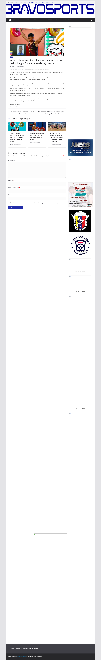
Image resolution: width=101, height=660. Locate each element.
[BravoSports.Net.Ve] (50, 5)
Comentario (12, 160)
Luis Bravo (22, 66)
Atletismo (16, 20)
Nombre (11, 180)
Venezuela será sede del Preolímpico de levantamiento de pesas (37, 136)
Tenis (64, 20)
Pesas (11, 56)
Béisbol (36, 20)
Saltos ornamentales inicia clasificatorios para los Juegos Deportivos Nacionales (51, 113)
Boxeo (43, 20)
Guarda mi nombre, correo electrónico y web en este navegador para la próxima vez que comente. (37, 203)
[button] (19, 20)
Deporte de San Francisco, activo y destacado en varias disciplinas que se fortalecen (56, 137)
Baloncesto (26, 20)
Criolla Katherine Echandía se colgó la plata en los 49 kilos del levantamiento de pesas (17, 137)
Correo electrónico (14, 188)
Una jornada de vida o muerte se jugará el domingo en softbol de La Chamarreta (22, 113)
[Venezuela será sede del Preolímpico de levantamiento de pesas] (37, 123)
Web (9, 195)
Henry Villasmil (34, 648)
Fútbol (57, 20)
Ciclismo (50, 20)
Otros (70, 20)
